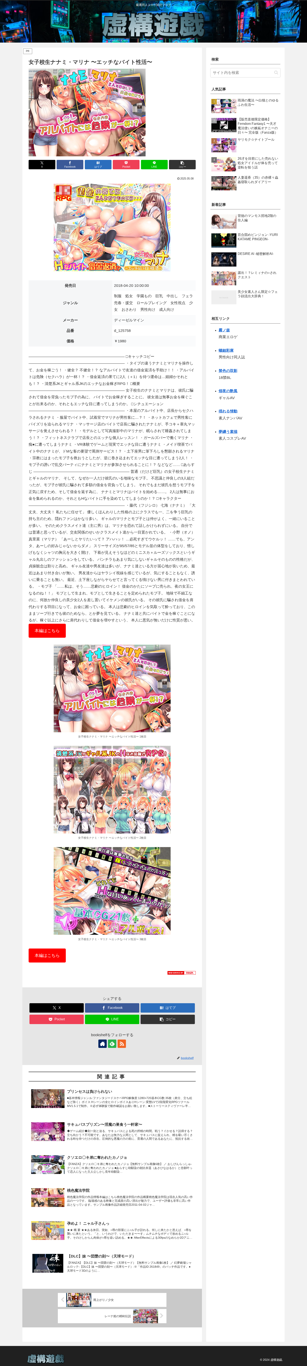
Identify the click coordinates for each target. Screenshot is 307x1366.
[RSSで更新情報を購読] (122, 1044)
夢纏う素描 (228, 432)
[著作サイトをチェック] (102, 1044)
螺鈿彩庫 (226, 350)
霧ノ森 (224, 330)
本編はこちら (47, 630)
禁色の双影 (228, 371)
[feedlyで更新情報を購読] (112, 1044)
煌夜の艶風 (228, 391)
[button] (182, 164)
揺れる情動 (228, 411)
